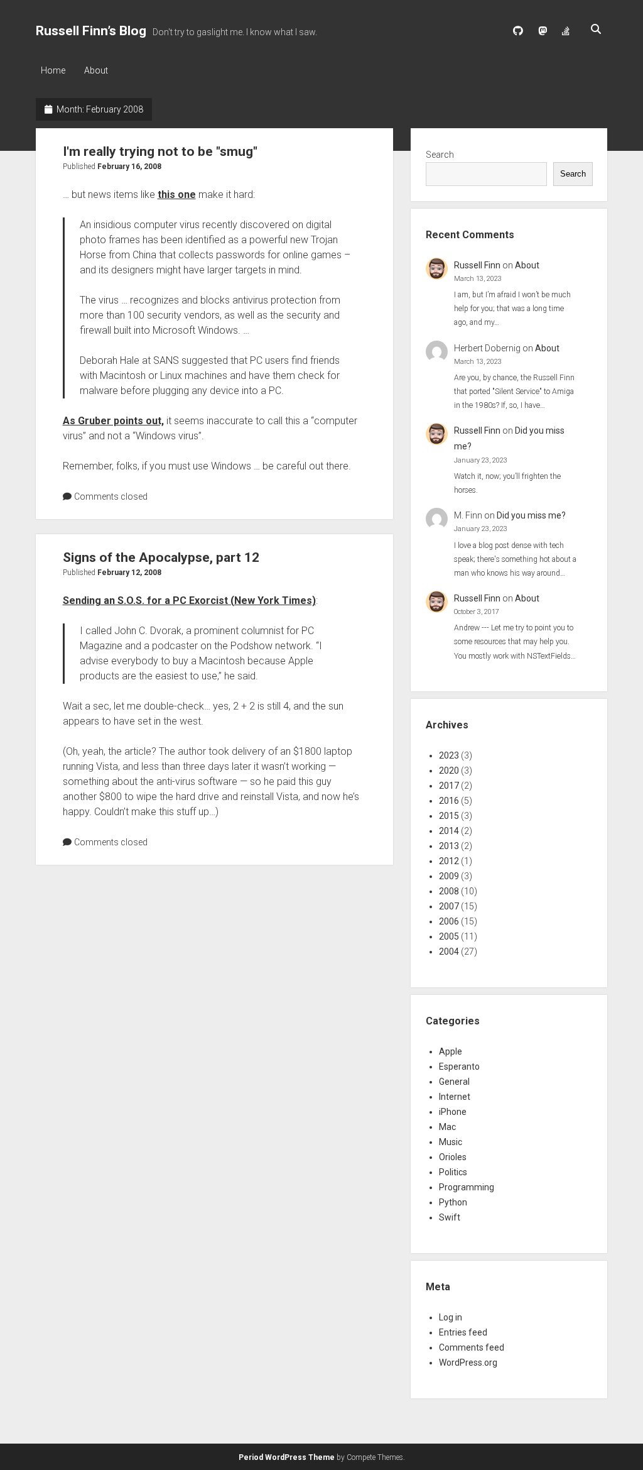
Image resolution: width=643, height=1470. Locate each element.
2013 (449, 846)
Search (440, 155)
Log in (450, 1317)
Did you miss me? (531, 515)
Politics (453, 1172)
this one (177, 194)
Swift (449, 1217)
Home (53, 70)
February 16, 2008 (129, 166)
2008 (449, 891)
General (454, 1082)
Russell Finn (477, 265)
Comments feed (471, 1347)
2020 (449, 770)
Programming (466, 1187)
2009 (449, 876)
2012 (449, 861)
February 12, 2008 (129, 572)
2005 (449, 936)
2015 (449, 816)
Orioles (453, 1157)
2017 (449, 786)
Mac (447, 1127)
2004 (449, 951)
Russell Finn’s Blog (91, 30)
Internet (454, 1097)
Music (450, 1142)
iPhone (453, 1112)
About (96, 70)
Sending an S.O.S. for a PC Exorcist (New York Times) (189, 600)
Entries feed (463, 1332)
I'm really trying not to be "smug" (160, 151)
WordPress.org (468, 1363)
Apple (450, 1051)
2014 (449, 831)
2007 (449, 906)
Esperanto (459, 1066)
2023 (449, 755)
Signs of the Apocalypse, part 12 (161, 557)
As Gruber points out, (113, 421)
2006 (449, 921)
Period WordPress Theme (287, 1457)
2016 (449, 801)
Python (453, 1202)
